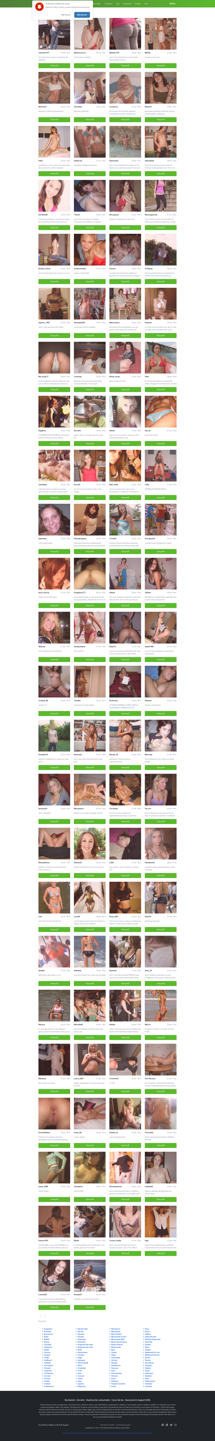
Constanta (127, 4)
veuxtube (149, 1433)
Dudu (79, 1350)
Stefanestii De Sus (152, 1355)
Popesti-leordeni (118, 1384)
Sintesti (147, 1345)
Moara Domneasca (119, 1342)
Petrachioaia (116, 1373)
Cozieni (47, 1379)
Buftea (46, 1339)
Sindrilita (148, 1342)
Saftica (147, 1334)
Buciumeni (48, 1334)
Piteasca (114, 1381)
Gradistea (81, 1368)
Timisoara (108, 4)
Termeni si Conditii (107, 1425)
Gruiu (79, 1371)
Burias (46, 1342)
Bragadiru (48, 1329)
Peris (113, 1371)
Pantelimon (116, 1365)
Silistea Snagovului (152, 1339)
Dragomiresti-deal (85, 1345)
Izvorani (80, 1376)
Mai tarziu (66, 15)
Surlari (147, 1358)
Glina (79, 1365)
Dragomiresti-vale (85, 1347)
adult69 (76, 1433)
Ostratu (114, 1360)
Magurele (81, 1386)
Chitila (46, 1358)
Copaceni (48, 1371)
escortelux (93, 1433)
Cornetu (47, 1376)
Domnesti (81, 1342)
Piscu (113, 1379)
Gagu (79, 1358)
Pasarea (114, 1368)
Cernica (47, 1352)
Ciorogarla (48, 1365)
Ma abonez (82, 15)
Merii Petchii (116, 1334)
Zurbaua (148, 1386)
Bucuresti (96, 4)
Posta (113, 1386)
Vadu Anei (148, 1373)
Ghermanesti (82, 1363)
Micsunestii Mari (118, 1339)
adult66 (71, 1433)
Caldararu (48, 1347)
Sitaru (147, 1347)
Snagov (147, 1350)
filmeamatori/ (102, 1433)
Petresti (114, 1376)
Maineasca (115, 1329)
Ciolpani (47, 1363)
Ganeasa (81, 1360)
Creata (46, 1381)
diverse (65, 1433)
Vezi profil (54, 66)
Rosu (146, 1329)
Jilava (80, 1379)
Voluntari (148, 1384)
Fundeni (80, 1355)
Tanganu (148, 1365)
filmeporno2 (112, 1433)
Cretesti (47, 1384)
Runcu (147, 1332)
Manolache (115, 1332)
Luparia (80, 1384)
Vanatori (148, 1376)
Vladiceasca (149, 1381)
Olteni (113, 1355)
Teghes (147, 1368)
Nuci (113, 1350)
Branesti (47, 1332)
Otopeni (114, 1363)
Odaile (114, 1352)
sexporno (142, 1433)
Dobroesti (81, 1339)
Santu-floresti (150, 1337)
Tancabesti (149, 1363)
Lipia (79, 1381)
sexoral (136, 1433)
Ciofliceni (48, 1360)
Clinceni (47, 1368)
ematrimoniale (85, 1433)
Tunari (147, 1371)
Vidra (146, 1379)
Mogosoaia (116, 1347)
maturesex (119, 1433)
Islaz (79, 1373)
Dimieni (80, 1337)
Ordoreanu (115, 1358)
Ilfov (146, 4)
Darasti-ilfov (82, 1329)
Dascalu (80, 1334)
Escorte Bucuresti (123, 1425)
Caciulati (47, 1345)
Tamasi (147, 1360)
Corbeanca (48, 1373)
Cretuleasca (49, 1386)
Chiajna (47, 1355)
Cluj (117, 4)
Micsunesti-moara (118, 1337)
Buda (46, 1337)
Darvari (80, 1332)
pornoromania (128, 1433)
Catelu (46, 1350)
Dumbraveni (82, 1352)
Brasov (138, 4)
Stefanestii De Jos (152, 1352)
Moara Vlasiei (117, 1345)
